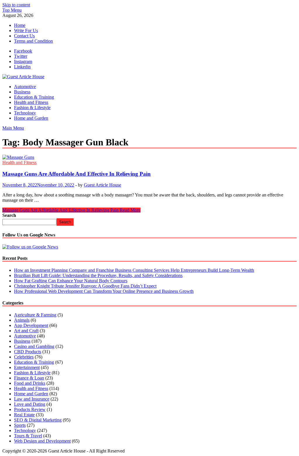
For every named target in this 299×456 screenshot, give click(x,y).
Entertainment (27, 367)
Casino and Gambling (34, 346)
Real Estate (24, 414)
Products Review (30, 409)
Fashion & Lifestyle (32, 107)
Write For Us (26, 30)
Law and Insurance (31, 398)
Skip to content (16, 4)
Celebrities (24, 356)
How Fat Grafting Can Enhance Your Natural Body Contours (70, 280)
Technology (25, 112)
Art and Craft (26, 330)
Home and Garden (31, 118)
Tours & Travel (28, 435)
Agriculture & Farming (35, 314)
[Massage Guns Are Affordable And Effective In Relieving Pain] (149, 157)
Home (19, 25)
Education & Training (34, 97)
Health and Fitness (31, 102)
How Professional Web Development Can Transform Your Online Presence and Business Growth (104, 291)
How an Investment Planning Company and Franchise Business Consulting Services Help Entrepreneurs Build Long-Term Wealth (134, 270)
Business (22, 91)
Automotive (25, 86)
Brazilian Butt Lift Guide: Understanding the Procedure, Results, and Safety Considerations (98, 275)
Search (9, 215)
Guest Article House (102, 184)
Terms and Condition (33, 41)
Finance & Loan (29, 377)
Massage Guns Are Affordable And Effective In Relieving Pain (76, 174)
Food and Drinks (29, 383)
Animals (21, 320)
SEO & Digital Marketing (38, 419)
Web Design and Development (42, 440)
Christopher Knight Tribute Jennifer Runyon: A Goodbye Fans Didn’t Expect (85, 285)
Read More (71, 210)
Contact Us (24, 35)
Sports (20, 425)
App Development (31, 325)
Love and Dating (29, 404)
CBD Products (27, 351)
